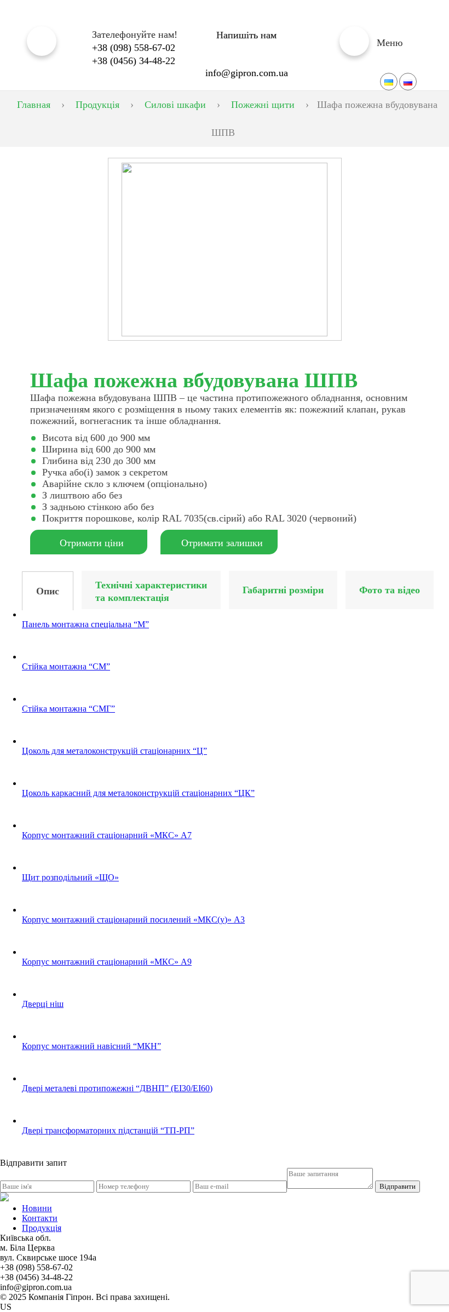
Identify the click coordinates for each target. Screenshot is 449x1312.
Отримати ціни (92, 542)
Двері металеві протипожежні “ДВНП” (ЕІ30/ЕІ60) (117, 1088)
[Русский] (408, 81)
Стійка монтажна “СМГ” (68, 708)
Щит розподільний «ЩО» (70, 877)
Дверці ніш (43, 1004)
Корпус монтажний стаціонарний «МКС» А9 (107, 961)
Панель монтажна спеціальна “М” (85, 624)
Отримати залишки (222, 542)
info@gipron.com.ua (246, 72)
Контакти (39, 1218)
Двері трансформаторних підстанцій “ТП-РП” (108, 1130)
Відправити (397, 1186)
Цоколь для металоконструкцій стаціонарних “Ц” (114, 750)
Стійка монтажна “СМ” (66, 666)
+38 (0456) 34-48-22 (133, 60)
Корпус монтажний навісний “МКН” (91, 1046)
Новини (37, 1208)
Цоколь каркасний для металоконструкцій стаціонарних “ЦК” (138, 793)
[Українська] (389, 81)
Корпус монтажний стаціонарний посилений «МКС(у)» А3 (133, 919)
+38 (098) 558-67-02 (133, 47)
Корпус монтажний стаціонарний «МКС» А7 (107, 835)
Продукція (41, 1228)
